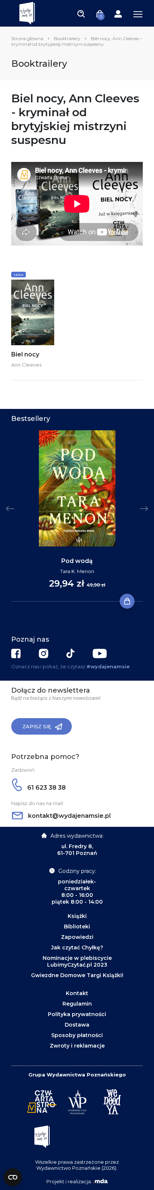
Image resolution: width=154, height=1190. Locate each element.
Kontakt (77, 993)
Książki (77, 916)
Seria (18, 275)
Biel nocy (25, 354)
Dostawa (77, 1024)
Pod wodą (77, 560)
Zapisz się (36, 726)
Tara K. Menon (77, 571)
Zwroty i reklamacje (77, 1045)
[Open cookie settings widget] (13, 1177)
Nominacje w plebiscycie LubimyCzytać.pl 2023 (77, 961)
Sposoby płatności (77, 1035)
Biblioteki (77, 926)
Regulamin (77, 1003)
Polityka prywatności (77, 1014)
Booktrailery (67, 38)
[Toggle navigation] (81, 13)
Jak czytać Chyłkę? (77, 947)
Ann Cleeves (26, 365)
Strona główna (27, 38)
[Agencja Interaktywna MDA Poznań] (100, 1181)
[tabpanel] (77, 516)
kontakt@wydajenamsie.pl (69, 815)
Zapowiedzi (77, 937)
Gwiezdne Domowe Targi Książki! (77, 975)
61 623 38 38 (46, 787)
